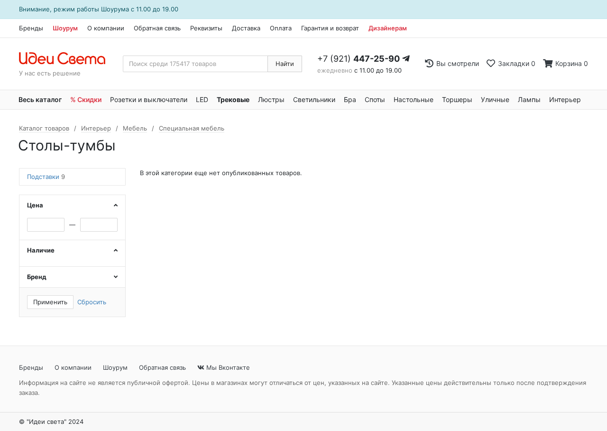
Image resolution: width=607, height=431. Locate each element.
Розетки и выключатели (148, 99)
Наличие (41, 250)
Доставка (246, 28)
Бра (350, 99)
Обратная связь (157, 28)
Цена (35, 205)
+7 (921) (358, 59)
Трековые (233, 99)
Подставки (46, 176)
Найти (285, 63)
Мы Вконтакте (227, 367)
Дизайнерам (387, 28)
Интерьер (565, 99)
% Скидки (85, 99)
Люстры (271, 99)
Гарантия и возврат (330, 28)
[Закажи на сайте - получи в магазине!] (2, 228)
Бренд (36, 277)
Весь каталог (40, 99)
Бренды (31, 28)
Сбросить (91, 302)
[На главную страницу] (67, 59)
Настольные (413, 99)
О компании (105, 28)
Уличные (495, 99)
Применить (50, 302)
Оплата (281, 28)
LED (202, 99)
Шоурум (65, 28)
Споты (375, 99)
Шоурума (115, 9)
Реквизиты (206, 28)
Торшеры (457, 99)
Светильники (314, 99)
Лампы (529, 99)
